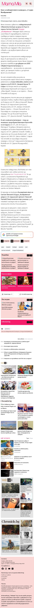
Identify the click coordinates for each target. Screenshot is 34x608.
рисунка (21, 247)
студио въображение (17, 250)
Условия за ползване (6, 575)
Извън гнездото (18, 474)
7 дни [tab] (27, 438)
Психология (17, 452)
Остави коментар (27, 294)
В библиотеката (18, 464)
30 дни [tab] (31, 438)
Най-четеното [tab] (29, 339)
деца (2, 247)
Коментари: (8, 294)
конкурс (15, 247)
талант (8, 247)
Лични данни (4, 576)
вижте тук (10, 590)
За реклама (3, 578)
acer (26, 247)
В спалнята (17, 446)
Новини (3, 580)
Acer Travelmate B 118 (18, 174)
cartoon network (5, 250)
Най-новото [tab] (21, 339)
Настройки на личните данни (8, 591)
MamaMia (3, 16)
